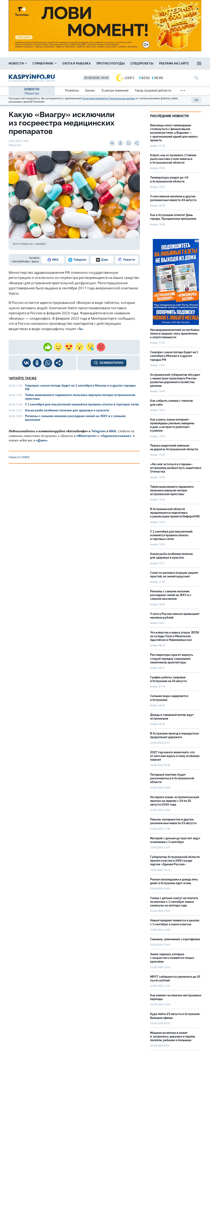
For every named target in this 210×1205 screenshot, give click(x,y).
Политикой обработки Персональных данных (108, 98)
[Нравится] (47, 347)
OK (196, 100)
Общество (32, 93)
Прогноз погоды (110, 63)
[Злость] (101, 347)
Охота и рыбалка (76, 63)
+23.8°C (129, 78)
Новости (16, 63)
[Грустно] (90, 347)
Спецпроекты (141, 63)
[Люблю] (69, 347)
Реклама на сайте (174, 63)
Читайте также (23, 378)
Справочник (43, 63)
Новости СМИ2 (19, 457)
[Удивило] (79, 347)
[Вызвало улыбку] (58, 347)
